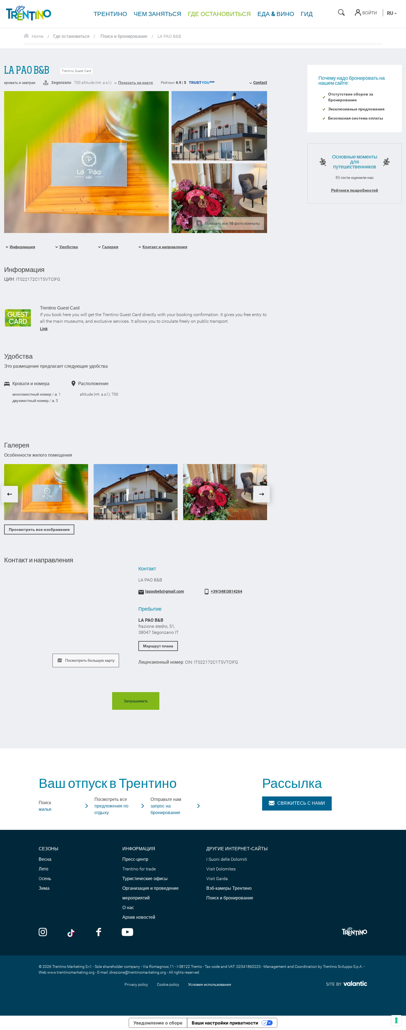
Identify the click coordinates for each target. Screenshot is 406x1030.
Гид (307, 13)
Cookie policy (168, 984)
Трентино (110, 13)
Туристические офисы (145, 878)
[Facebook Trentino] (98, 933)
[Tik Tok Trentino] (71, 933)
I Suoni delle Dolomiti (226, 859)
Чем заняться (157, 13)
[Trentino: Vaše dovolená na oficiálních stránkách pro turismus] (27, 14)
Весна (45, 859)
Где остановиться (219, 13)
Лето (43, 869)
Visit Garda (217, 878)
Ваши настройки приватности (225, 1023)
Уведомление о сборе (158, 1023)
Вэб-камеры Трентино (229, 888)
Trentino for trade (139, 869)
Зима (44, 888)
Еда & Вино (275, 13)
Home (37, 36)
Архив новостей (138, 917)
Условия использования (209, 984)
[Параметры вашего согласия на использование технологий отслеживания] (396, 1020)
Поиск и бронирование (123, 36)
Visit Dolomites (221, 869)
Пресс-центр (135, 859)
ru (390, 13)
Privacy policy (136, 984)
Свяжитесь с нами (301, 803)
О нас (128, 907)
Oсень (45, 878)
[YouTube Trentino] (127, 933)
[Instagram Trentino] (43, 933)
